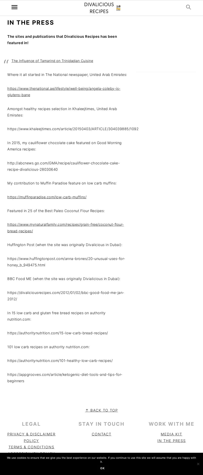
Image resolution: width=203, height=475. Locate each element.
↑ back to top (101, 410)
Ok (102, 468)
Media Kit (171, 434)
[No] (198, 464)
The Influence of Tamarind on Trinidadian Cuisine (52, 61)
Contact (101, 434)
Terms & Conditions (31, 447)
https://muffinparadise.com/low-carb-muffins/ (46, 197)
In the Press (171, 441)
